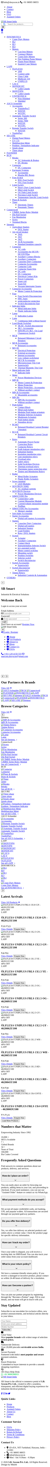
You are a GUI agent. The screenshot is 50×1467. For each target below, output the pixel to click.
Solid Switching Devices (28, 464)
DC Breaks (23, 163)
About (9, 7)
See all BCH (7, 789)
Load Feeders (24, 531)
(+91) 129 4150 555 (12, 654)
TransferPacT (24, 108)
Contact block (24, 543)
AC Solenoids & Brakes (28, 160)
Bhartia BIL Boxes (26, 175)
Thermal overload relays (28, 466)
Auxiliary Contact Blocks (29, 256)
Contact (10, 9)
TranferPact (17, 133)
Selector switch (24, 558)
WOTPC (22, 113)
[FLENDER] (7, 693)
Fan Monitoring (19, 217)
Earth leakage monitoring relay (31, 449)
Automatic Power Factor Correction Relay (28, 443)
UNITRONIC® (19, 96)
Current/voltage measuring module (33, 503)
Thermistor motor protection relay (32, 469)
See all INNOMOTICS (11, 888)
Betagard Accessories (27, 345)
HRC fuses (23, 298)
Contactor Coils (25, 266)
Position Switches (25, 555)
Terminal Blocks (19, 222)
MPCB (15, 380)
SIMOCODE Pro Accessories (25, 508)
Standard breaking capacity (30, 244)
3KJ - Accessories (25, 328)
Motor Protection (25, 385)
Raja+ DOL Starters (26, 533)
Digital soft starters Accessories (31, 518)
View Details (6, 929)
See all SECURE (9, 814)
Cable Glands (24, 89)
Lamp (14, 313)
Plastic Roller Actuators (28, 479)
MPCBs (15, 397)
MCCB (15, 348)
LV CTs (15, 140)
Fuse (14, 294)
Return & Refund (14, 1432)
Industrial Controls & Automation (32, 575)
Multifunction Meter (21, 143)
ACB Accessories (25, 242)
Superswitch (23, 365)
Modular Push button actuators (31, 412)
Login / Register (10, 632)
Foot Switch (17, 177)
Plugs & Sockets (19, 200)
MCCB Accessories (26, 360)
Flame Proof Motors (26, 61)
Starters (15, 521)
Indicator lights (18, 306)
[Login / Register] (2, 32)
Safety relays (23, 461)
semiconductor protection (29, 301)
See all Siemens (8, 739)
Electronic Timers (25, 205)
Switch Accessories (20, 563)
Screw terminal (18, 481)
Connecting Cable (26, 499)
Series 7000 (23, 121)
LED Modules (24, 484)
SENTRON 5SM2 (20, 486)
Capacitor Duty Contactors (29, 261)
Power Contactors (25, 279)
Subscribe (6, 1330)
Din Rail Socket (19, 214)
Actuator (21, 538)
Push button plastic (26, 419)
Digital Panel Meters (21, 138)
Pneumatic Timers (25, 207)
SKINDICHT (18, 86)
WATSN (21, 111)
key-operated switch (26, 548)
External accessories (26, 353)
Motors (15, 49)
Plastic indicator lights (27, 311)
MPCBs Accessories (27, 400)
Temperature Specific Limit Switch (33, 197)
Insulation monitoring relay (29, 454)
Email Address (7, 611)
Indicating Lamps (25, 316)
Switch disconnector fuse (29, 303)
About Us (13, 642)
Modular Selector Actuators (30, 415)
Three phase (17, 150)
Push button (17, 405)
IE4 (13, 47)
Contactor (16, 165)
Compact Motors (25, 54)
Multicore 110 (24, 79)
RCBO (15, 424)
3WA (20, 234)
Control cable (24, 74)
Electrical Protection (26, 350)
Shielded (21, 101)
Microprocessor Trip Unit (29, 363)
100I (20, 71)
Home (12, 637)
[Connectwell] (33, 690)
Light (14, 318)
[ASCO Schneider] (10, 690)
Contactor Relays (25, 447)
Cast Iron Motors (25, 51)
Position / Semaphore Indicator (25, 145)
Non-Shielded (24, 98)
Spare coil (22, 281)
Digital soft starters (26, 526)
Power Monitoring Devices (30, 377)
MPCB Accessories (20, 392)
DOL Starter (23, 229)
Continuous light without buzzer (32, 321)
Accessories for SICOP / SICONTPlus (28, 253)
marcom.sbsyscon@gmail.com (14, 656)
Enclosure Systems (20, 170)
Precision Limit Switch (28, 195)
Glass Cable (23, 76)
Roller (15, 474)
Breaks (15, 158)
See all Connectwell (10, 764)
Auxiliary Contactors (27, 259)
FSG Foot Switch (25, 182)
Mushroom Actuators (27, 417)
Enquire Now (19, 929)
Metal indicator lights (27, 308)
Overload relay (24, 459)
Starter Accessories (20, 516)
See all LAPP (7, 863)
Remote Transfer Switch (22, 128)
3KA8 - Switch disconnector (30, 326)
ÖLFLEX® (17, 69)
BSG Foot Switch (25, 180)
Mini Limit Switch (26, 190)
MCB (14, 336)
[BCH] (23, 690)
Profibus (21, 506)
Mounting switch (25, 553)
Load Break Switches (21, 323)
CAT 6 (15, 84)
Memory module (25, 511)
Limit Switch (18, 185)
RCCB (15, 432)
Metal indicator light (21, 370)
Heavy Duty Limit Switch (29, 187)
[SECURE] (7, 695)
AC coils (22, 249)
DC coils (22, 271)
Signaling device (25, 422)
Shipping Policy (14, 1429)
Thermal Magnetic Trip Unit (30, 368)
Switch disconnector (27, 560)
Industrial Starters (25, 452)
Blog (9, 12)
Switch (15, 536)
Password (5, 616)
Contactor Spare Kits (27, 269)
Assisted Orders (14, 17)
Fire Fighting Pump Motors (30, 59)
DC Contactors (24, 168)
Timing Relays (18, 573)
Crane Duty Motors (20, 39)
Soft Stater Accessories (22, 513)
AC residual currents (27, 489)
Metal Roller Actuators (28, 476)
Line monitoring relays (28, 457)
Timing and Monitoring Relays (31, 471)
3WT (20, 239)
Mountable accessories (28, 395)
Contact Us (14, 647)
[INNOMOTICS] (22, 693)
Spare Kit (22, 284)
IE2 (13, 42)
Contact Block (24, 407)
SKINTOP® (17, 91)
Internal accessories (26, 355)
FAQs (12, 649)
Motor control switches (28, 550)
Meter (14, 375)
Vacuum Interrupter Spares (29, 286)
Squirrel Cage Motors (27, 64)
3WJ (20, 237)
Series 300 (22, 118)
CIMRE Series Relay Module (25, 212)
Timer (14, 202)
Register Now (28, 624)
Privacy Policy (13, 1437)
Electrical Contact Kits (28, 276)
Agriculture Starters (20, 227)
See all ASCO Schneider (12, 838)
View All (5, 688)
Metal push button (26, 410)
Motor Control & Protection (30, 291)
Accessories (17, 106)
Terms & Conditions (15, 1434)
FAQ (9, 14)
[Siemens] (18, 695)
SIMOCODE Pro (20, 496)
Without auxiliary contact (29, 390)
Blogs (12, 644)
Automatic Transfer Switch (24, 116)
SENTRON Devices (21, 491)
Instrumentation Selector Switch (32, 545)
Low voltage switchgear (28, 358)
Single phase (17, 148)
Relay (14, 439)
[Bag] (2, 30)
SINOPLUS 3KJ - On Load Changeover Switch (30, 332)
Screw (15, 219)
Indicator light (24, 373)
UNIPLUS (22, 81)
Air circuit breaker (20, 232)
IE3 (13, 44)
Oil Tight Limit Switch (28, 192)
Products (10, 1407)
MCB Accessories (20, 343)
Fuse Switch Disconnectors (30, 296)
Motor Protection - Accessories (31, 387)
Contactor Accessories (27, 264)
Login (4, 622)
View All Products (9, 902)
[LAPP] (35, 693)
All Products (15, 639)
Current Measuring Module (30, 501)
